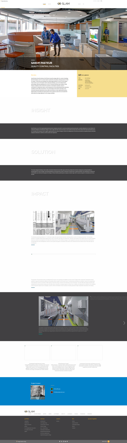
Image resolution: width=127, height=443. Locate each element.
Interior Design (43, 426)
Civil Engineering (43, 422)
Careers (57, 421)
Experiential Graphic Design (45, 434)
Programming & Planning (45, 431)
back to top (104, 441)
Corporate (3, 7)
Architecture (42, 421)
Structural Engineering (44, 433)
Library (73, 426)
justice (26, 426)
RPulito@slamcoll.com (59, 392)
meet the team (75, 422)
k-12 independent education (30, 428)
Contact (73, 428)
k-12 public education (29, 429)
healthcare (27, 422)
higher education (28, 424)
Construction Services (44, 424)
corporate (26, 421)
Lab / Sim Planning (44, 428)
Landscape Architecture (45, 429)
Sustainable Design (76, 424)
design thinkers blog (22, 441)
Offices (73, 421)
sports (26, 431)
